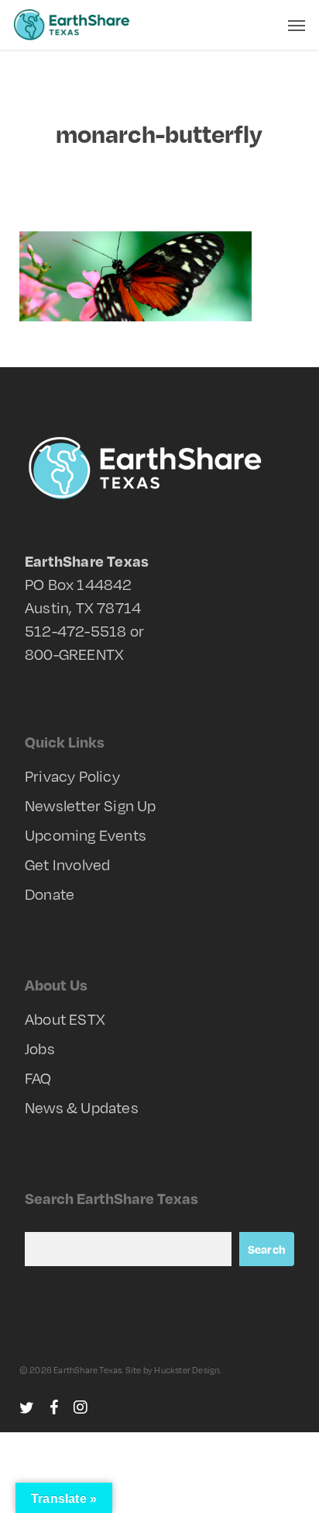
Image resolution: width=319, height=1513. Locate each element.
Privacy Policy (72, 776)
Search (267, 1249)
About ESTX (65, 1019)
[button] (296, 25)
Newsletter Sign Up (90, 805)
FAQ (38, 1078)
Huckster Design (186, 1370)
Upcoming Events (85, 835)
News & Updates (82, 1107)
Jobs (40, 1048)
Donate (49, 894)
